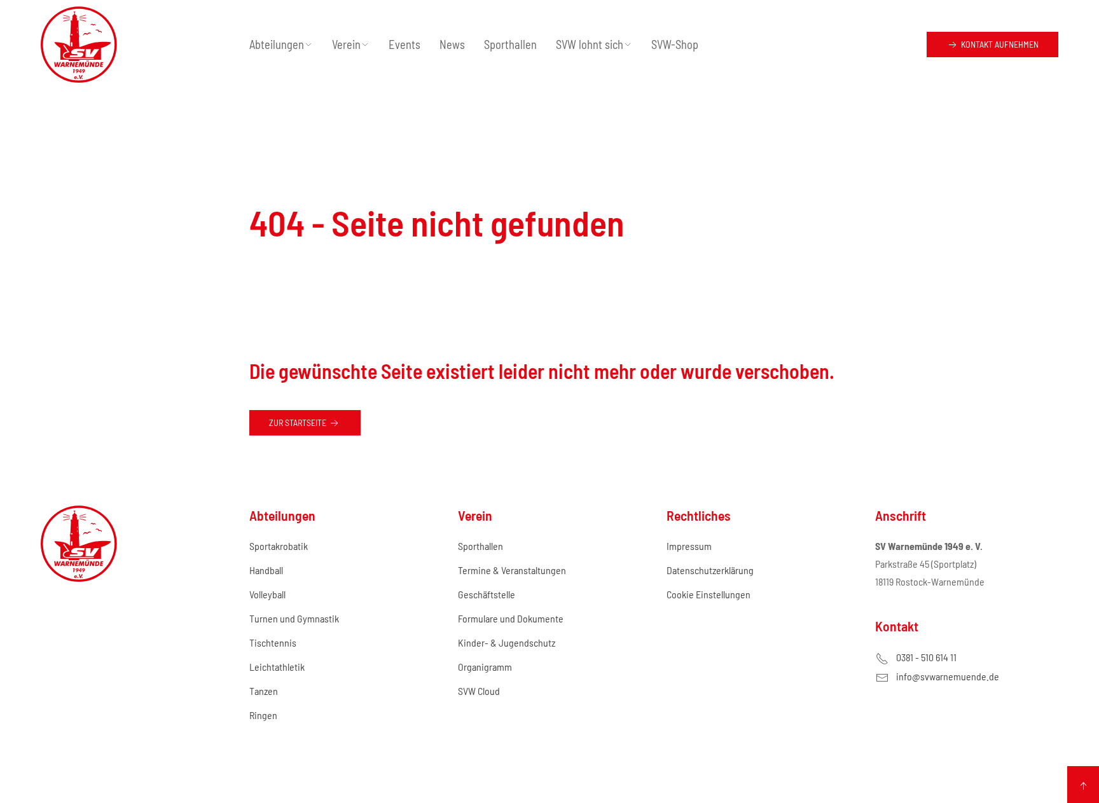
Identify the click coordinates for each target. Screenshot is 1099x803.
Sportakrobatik (278, 546)
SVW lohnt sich (589, 44)
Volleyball (267, 594)
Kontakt (999, 44)
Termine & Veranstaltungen (512, 570)
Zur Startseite (298, 422)
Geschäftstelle (486, 594)
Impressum (689, 546)
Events (404, 44)
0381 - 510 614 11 (926, 657)
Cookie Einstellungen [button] (708, 594)
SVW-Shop (674, 44)
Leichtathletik (277, 667)
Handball (266, 570)
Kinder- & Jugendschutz (506, 642)
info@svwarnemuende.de (947, 676)
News (452, 44)
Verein (346, 44)
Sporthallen (510, 44)
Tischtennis (272, 642)
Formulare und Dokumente (510, 618)
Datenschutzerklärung (710, 570)
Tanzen (263, 691)
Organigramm (485, 667)
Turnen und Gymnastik (294, 618)
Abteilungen (276, 44)
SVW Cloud (479, 691)
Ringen (263, 715)
